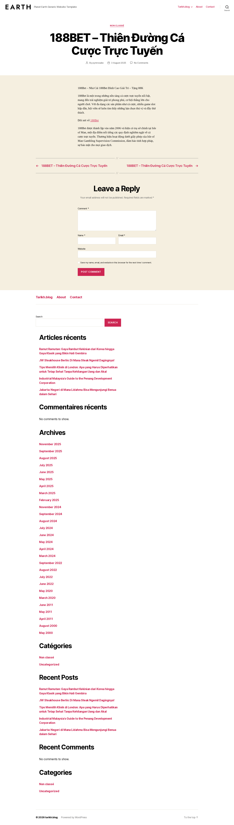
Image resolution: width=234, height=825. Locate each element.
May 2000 (46, 633)
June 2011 (46, 605)
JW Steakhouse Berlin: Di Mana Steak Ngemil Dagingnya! (76, 360)
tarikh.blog (51, 817)
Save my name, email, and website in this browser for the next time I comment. (116, 262)
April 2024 (46, 549)
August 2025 (48, 458)
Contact (210, 6)
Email (121, 235)
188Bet (94, 120)
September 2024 (50, 514)
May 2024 (46, 542)
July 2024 (46, 528)
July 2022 (46, 577)
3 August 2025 (118, 62)
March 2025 (47, 493)
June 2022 (46, 584)
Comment (83, 208)
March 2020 (47, 598)
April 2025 (46, 486)
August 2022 (48, 570)
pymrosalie (97, 62)
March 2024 (47, 556)
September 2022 (50, 563)
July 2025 (46, 465)
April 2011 (46, 619)
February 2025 (49, 500)
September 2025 (50, 451)
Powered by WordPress (74, 817)
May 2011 (45, 612)
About (199, 6)
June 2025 (46, 472)
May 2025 (46, 479)
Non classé (117, 25)
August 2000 (48, 625)
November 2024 (50, 507)
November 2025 (50, 444)
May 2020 (46, 591)
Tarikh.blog (184, 6)
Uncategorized (49, 664)
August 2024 (48, 521)
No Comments (141, 62)
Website (81, 248)
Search (39, 316)
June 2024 (46, 535)
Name (81, 235)
